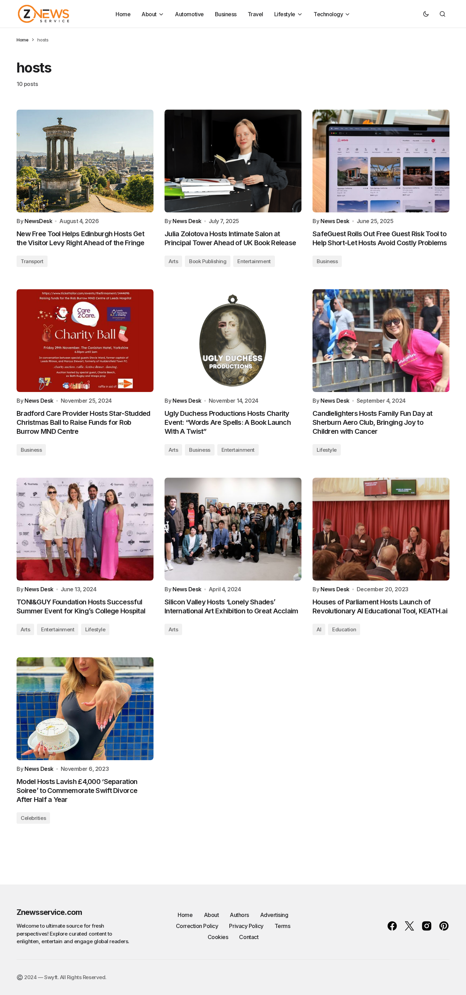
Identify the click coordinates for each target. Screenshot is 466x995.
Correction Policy (197, 925)
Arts (173, 261)
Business (327, 261)
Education (344, 629)
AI (319, 629)
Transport (32, 261)
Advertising (274, 914)
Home (22, 39)
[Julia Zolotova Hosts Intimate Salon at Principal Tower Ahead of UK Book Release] (233, 160)
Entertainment (253, 261)
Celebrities (33, 818)
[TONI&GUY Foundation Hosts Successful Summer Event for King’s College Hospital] (85, 529)
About (211, 914)
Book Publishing (207, 261)
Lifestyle (327, 450)
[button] (426, 14)
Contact (248, 937)
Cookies (218, 937)
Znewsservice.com (49, 912)
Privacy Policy (246, 925)
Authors (239, 914)
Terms (282, 925)
